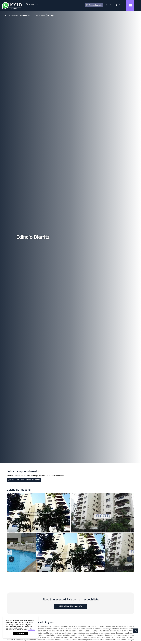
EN (110, 5)
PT (106, 5)
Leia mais (31, 630)
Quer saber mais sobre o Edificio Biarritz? (24, 480)
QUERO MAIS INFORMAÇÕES (70, 606)
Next (129, 559)
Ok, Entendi (20, 633)
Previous (11, 559)
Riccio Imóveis (14, 6)
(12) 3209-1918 (33, 4)
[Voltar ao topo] (135, 630)
